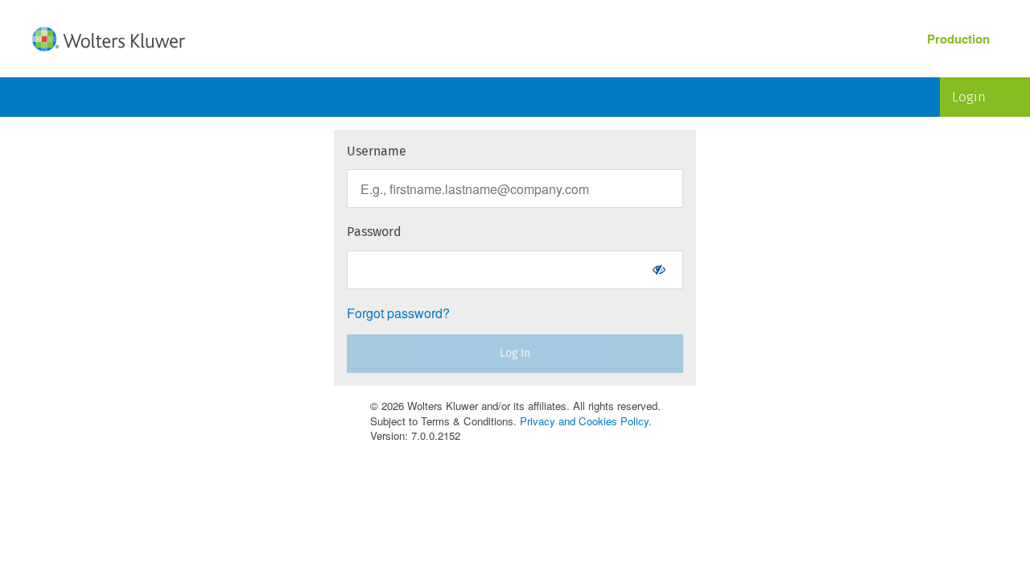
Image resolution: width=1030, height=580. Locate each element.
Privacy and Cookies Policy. (586, 421)
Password (374, 231)
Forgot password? (398, 313)
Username (376, 151)
